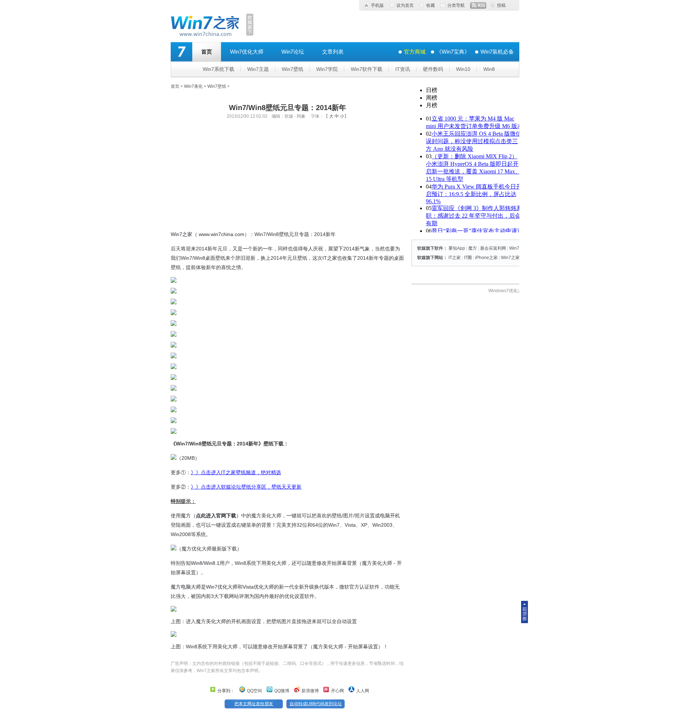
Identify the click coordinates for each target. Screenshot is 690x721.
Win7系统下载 (218, 69)
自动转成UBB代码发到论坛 (316, 703)
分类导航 (456, 5)
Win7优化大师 (246, 52)
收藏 (430, 5)
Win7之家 (181, 234)
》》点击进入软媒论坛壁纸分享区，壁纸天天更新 (246, 487)
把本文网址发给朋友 (253, 703)
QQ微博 (281, 690)
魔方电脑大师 (186, 587)
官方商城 (415, 52)
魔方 (186, 515)
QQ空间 (254, 690)
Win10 (463, 69)
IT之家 (329, 258)
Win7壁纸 (292, 69)
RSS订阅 (478, 5)
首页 (206, 52)
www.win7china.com (221, 234)
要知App (456, 248)
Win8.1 (212, 563)
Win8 (489, 69)
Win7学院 (327, 69)
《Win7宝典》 (453, 52)
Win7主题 (258, 69)
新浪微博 (310, 690)
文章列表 (333, 52)
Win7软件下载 (366, 69)
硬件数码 (433, 69)
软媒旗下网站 (430, 257)
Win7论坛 (292, 52)
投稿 (501, 5)
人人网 (362, 690)
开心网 (337, 690)
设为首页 (405, 5)
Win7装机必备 (497, 52)
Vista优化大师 (258, 587)
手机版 (377, 5)
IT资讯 (402, 69)
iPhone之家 (486, 257)
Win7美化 (193, 86)
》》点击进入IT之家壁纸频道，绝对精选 (236, 472)
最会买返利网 (493, 248)
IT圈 (468, 257)
